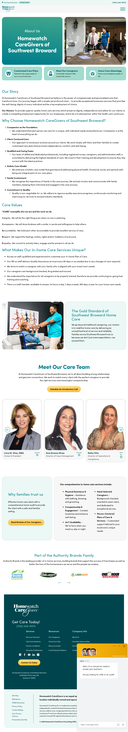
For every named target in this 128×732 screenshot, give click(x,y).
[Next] (68, 582)
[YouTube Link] (29, 654)
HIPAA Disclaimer (18, 703)
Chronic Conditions (33, 646)
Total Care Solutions (33, 641)
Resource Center (55, 646)
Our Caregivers (54, 637)
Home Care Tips (54, 641)
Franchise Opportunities (81, 641)
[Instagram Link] (38, 654)
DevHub (24, 720)
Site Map (15, 695)
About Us (75, 637)
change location (24, 2)
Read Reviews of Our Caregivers (26, 522)
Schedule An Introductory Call (64, 389)
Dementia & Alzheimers (34, 650)
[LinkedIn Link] (33, 654)
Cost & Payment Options (57, 650)
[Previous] (59, 582)
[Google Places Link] (20, 654)
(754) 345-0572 (119, 2)
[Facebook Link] (24, 654)
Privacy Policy (17, 706)
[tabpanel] (17, 575)
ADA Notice (16, 699)
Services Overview (33, 637)
